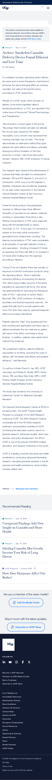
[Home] (5, 7)
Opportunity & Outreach (11, 733)
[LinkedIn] (5, 662)
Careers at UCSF (9, 715)
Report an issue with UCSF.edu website (17, 770)
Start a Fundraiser (9, 680)
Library (5, 730)
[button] (42, 6)
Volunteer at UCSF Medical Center (16, 676)
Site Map (5, 762)
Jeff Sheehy (10, 67)
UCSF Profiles (7, 748)
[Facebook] (24, 662)
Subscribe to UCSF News (28, 627)
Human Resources (9, 726)
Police (4, 741)
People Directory (9, 737)
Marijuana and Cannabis (27, 489)
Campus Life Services (11, 708)
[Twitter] (30, 662)
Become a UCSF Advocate (13, 673)
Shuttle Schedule (9, 745)
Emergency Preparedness (12, 722)
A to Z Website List (9, 693)
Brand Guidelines (9, 704)
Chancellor (6, 719)
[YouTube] (12, 662)
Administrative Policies (11, 700)
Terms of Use (7, 766)
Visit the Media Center (28, 602)
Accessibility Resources (11, 697)
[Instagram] (18, 662)
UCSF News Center (34, 39)
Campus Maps (8, 711)
